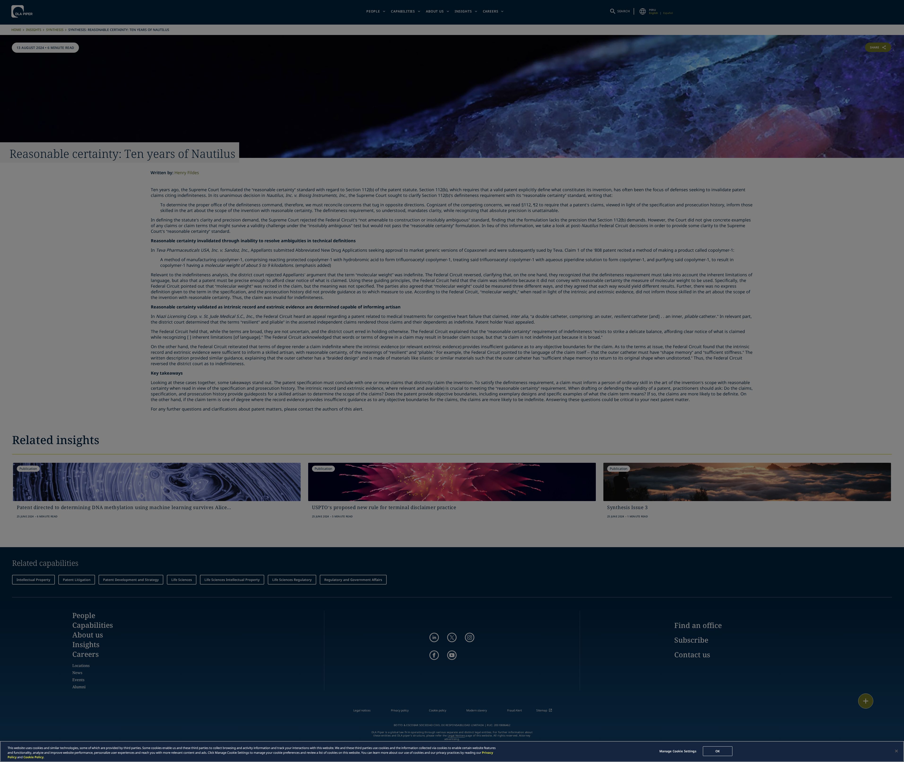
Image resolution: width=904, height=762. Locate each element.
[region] (452, 751)
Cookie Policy (33, 757)
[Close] (896, 751)
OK (717, 751)
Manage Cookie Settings (677, 751)
